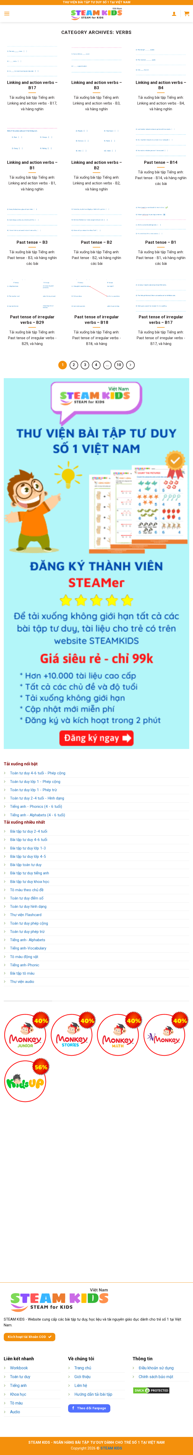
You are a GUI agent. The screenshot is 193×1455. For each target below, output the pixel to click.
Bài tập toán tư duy (25, 865)
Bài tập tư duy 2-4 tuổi (28, 831)
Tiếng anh (18, 1385)
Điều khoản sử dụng (156, 1368)
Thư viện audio (22, 981)
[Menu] (7, 13)
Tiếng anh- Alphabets (27, 940)
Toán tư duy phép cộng (29, 923)
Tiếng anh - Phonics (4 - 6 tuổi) (36, 806)
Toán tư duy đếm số (26, 898)
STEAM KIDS (111, 1448)
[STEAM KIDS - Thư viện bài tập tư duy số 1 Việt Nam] (96, 14)
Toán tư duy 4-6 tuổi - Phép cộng (37, 773)
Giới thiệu (82, 1376)
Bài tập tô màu (22, 973)
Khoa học (18, 1394)
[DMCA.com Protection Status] (151, 1390)
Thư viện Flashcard (25, 915)
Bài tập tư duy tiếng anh (29, 873)
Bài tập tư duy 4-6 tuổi (28, 839)
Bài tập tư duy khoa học (29, 881)
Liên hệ (80, 1385)
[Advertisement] (96, 1184)
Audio (15, 1412)
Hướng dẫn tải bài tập (93, 1394)
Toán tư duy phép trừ (27, 931)
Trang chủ (82, 1368)
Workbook (19, 1368)
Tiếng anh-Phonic (24, 965)
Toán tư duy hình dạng (28, 906)
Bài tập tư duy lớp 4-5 (28, 856)
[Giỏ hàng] (186, 13)
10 (119, 365)
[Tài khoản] (174, 13)
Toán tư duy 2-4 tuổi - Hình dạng (37, 798)
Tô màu (16, 1403)
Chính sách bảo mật (156, 1376)
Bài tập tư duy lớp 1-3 (28, 848)
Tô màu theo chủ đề (26, 890)
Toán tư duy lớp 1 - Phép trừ (33, 790)
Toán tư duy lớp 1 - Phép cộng (35, 781)
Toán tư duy (20, 1376)
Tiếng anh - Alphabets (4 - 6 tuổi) (37, 815)
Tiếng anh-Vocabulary (28, 948)
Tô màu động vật (24, 957)
